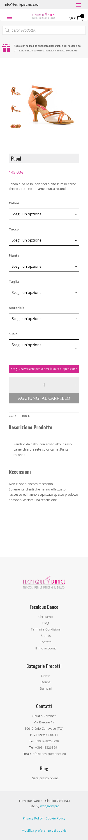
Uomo (45, 676)
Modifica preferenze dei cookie (44, 830)
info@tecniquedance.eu (22, 4)
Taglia (14, 281)
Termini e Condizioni (45, 629)
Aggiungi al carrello (44, 398)
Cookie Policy (55, 818)
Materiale (17, 308)
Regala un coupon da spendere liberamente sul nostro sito (47, 46)
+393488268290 (47, 741)
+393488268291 (47, 747)
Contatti (45, 642)
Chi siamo (45, 616)
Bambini (46, 688)
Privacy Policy (33, 818)
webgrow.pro (49, 806)
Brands (45, 635)
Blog (45, 623)
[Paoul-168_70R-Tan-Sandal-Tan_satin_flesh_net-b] (51, 105)
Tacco (14, 229)
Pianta (14, 255)
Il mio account (45, 648)
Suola (13, 334)
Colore (14, 203)
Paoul (16, 158)
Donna (46, 682)
